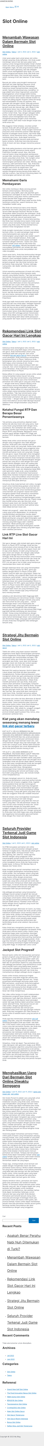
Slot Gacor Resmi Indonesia (17, 1419)
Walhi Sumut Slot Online (16, 1397)
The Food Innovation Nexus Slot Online (21, 1393)
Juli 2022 (10, 1356)
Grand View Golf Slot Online (17, 1389)
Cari (4, 1216)
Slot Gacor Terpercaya (15, 1415)
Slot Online (6, 52)
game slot (37, 1092)
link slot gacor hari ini (18, 355)
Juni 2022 (11, 1359)
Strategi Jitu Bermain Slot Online (20, 637)
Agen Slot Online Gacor (16, 1411)
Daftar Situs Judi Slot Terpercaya (19, 1426)
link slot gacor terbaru (18, 726)
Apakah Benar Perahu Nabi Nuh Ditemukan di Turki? (24, 1242)
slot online (35, 843)
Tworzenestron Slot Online (17, 1404)
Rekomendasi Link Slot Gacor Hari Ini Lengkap (21, 333)
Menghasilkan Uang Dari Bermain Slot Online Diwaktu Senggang (19, 1079)
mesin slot (6, 1094)
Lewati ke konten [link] (6, 1)
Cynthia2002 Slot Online (16, 1408)
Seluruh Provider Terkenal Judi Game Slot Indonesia (19, 832)
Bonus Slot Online (13, 1422)
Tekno (13, 52)
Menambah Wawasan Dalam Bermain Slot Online (20, 41)
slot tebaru (16, 245)
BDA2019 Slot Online (15, 1400)
